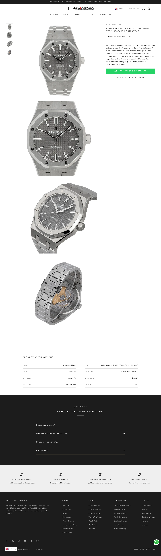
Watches (54, 14)
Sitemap (145, 525)
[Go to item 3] (9, 44)
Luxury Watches (94, 505)
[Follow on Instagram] (19, 541)
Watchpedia (146, 513)
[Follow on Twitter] (13, 541)
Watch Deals (93, 525)
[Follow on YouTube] (25, 541)
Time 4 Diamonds (113, 25)
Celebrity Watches (148, 517)
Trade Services (119, 525)
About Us (66, 505)
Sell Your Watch (120, 513)
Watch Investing (120, 529)
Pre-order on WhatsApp (133, 71)
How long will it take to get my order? (52, 433)
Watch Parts (93, 521)
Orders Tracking (68, 521)
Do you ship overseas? (45, 425)
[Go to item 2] (9, 35)
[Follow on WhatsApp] (37, 541)
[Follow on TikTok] (31, 541)
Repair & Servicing (120, 517)
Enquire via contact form (130, 78)
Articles (145, 509)
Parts (65, 14)
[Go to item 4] (9, 52)
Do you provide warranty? (47, 442)
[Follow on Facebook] (7, 541)
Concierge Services (120, 521)
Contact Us (105, 14)
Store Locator (147, 505)
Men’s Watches (94, 513)
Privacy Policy (67, 529)
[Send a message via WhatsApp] (156, 542)
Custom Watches (95, 509)
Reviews (145, 521)
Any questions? (42, 450)
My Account (66, 517)
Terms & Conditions (69, 525)
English (132, 9)
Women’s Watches (95, 517)
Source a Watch (119, 509)
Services (91, 14)
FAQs (64, 513)
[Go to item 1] (9, 27)
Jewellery (78, 14)
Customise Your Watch (122, 505)
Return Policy (67, 533)
